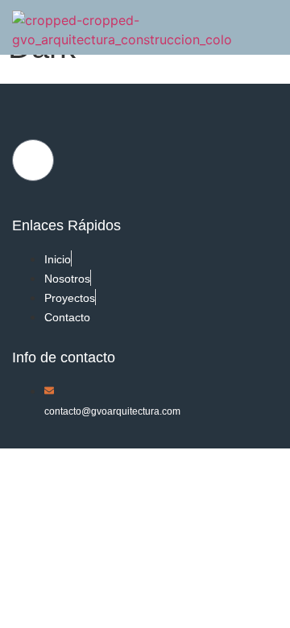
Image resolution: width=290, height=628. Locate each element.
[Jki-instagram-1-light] (33, 160)
